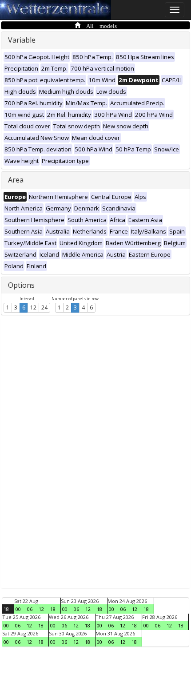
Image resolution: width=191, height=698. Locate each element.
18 (6, 609)
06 (29, 609)
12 (33, 307)
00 (18, 609)
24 (44, 307)
